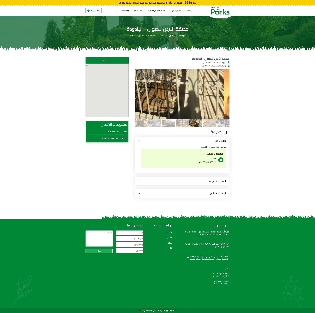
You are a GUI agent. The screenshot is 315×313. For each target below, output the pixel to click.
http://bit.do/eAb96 (109, 138)
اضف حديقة (95, 10)
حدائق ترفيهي (175, 10)
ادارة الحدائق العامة (156, 10)
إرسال (99, 251)
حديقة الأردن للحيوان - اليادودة (142, 35)
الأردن (171, 35)
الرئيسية (188, 10)
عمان (162, 35)
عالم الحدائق (138, 10)
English (124, 10)
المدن (169, 237)
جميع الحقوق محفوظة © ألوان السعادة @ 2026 (157, 310)
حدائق (169, 243)
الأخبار (169, 248)
